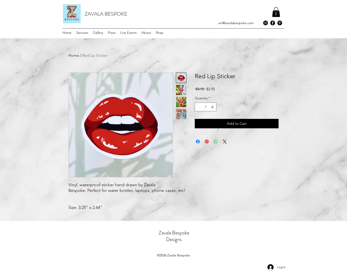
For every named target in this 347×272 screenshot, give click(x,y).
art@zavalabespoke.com (236, 23)
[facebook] (272, 23)
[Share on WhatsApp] (216, 141)
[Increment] (213, 107)
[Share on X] (225, 141)
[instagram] (265, 23)
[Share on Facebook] (198, 141)
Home (73, 55)
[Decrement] (198, 107)
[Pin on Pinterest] (207, 141)
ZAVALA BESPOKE (106, 13)
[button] (276, 12)
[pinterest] (279, 23)
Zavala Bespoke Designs (174, 236)
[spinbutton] (205, 107)
